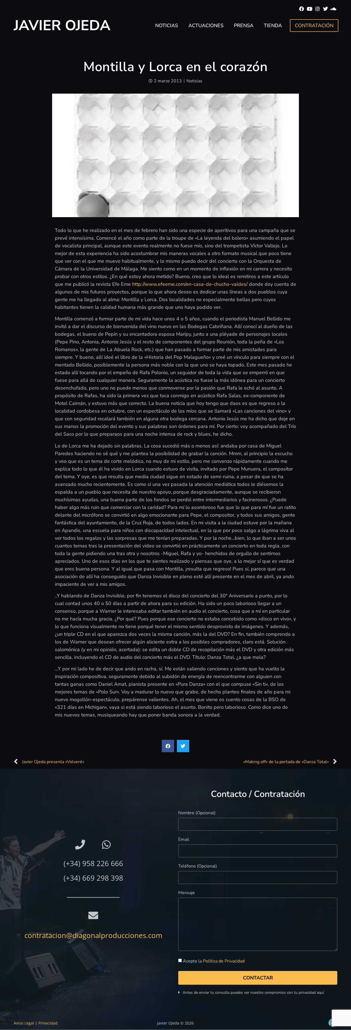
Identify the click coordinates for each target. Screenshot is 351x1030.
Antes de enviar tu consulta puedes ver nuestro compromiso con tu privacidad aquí (253, 992)
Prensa (243, 25)
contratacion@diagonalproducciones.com (93, 935)
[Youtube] (310, 9)
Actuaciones (205, 25)
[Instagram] (318, 9)
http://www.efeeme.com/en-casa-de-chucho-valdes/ (190, 284)
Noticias (166, 25)
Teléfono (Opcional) (197, 866)
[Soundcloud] (333, 9)
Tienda (273, 25)
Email (183, 840)
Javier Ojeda (62, 25)
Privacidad (48, 1023)
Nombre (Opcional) (197, 813)
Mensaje (186, 893)
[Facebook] (302, 9)
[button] (168, 746)
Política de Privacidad (224, 961)
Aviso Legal (24, 1023)
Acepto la (214, 961)
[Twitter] (325, 9)
